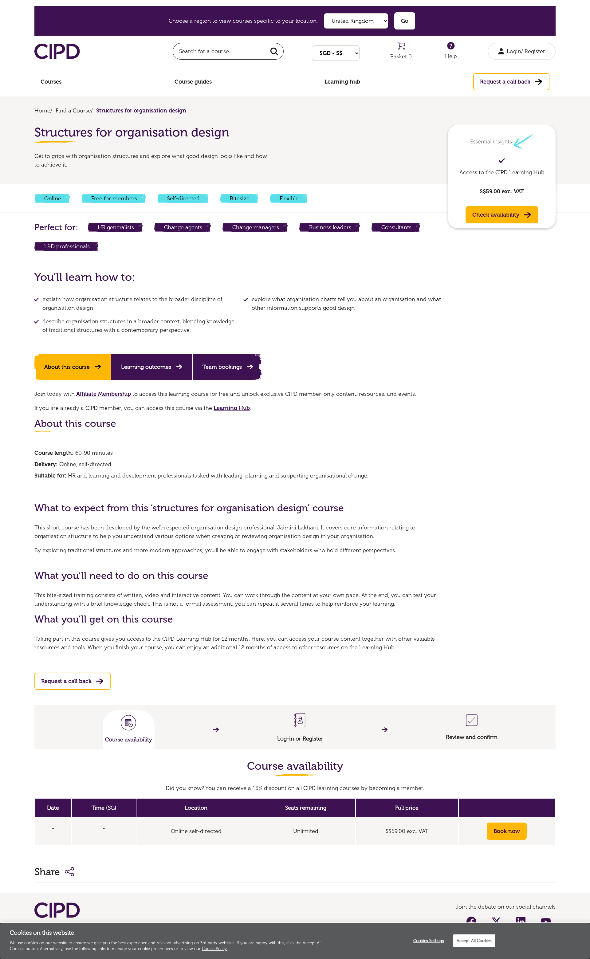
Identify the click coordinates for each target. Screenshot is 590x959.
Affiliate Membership (103, 394)
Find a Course (73, 110)
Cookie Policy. (214, 948)
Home (42, 110)
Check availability (495, 214)
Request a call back (505, 81)
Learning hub (342, 81)
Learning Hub (232, 408)
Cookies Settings (428, 940)
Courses (51, 81)
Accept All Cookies (474, 940)
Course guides (193, 81)
